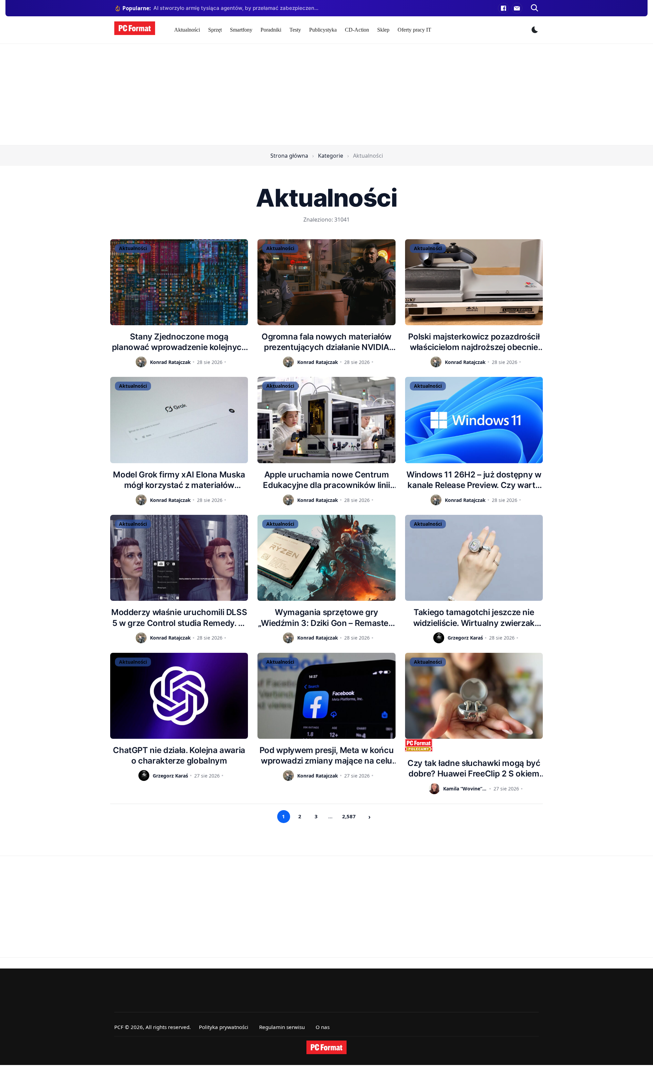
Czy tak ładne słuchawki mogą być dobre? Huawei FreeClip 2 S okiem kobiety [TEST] (473, 768)
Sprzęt (215, 30)
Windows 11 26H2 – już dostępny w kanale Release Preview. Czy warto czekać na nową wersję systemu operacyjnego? (473, 480)
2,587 (349, 816)
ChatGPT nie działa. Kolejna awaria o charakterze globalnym (179, 755)
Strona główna (289, 155)
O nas (323, 1027)
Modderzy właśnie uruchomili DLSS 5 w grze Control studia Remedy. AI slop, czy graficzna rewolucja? (179, 617)
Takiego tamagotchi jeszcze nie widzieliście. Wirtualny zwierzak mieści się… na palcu (474, 617)
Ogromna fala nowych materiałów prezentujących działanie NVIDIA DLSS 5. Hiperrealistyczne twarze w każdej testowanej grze (327, 342)
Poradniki (271, 30)
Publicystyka (323, 30)
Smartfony (241, 30)
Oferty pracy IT (414, 30)
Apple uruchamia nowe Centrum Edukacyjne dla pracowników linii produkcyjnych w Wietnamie (326, 480)
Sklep (383, 30)
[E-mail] (517, 8)
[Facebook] (503, 8)
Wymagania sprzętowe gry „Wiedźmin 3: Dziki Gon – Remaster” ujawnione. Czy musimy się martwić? (326, 617)
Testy (295, 30)
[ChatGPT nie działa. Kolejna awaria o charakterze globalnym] (179, 696)
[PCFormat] (326, 1047)
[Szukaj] (535, 8)
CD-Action (357, 30)
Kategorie (330, 155)
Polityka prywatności (223, 1027)
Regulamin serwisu (282, 1027)
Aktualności (187, 30)
